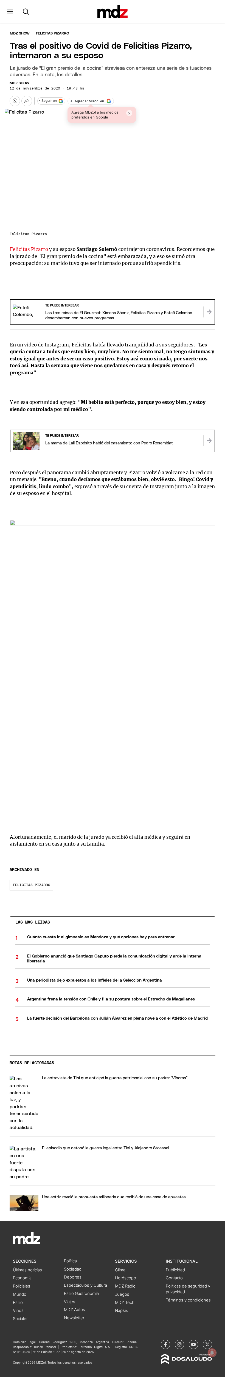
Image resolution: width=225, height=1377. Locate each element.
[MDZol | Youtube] (193, 1344)
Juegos (122, 1294)
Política (70, 1261)
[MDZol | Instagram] (179, 1344)
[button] (10, 11)
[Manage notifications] (212, 1352)
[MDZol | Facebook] (165, 1344)
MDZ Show (19, 83)
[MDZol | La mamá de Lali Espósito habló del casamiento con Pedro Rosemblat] (209, 440)
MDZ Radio (125, 1286)
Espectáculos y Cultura (85, 1285)
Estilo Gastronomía (81, 1293)
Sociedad (72, 1269)
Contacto (174, 1277)
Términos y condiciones (188, 1300)
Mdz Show (20, 33)
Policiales (21, 1286)
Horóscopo (125, 1277)
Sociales (21, 1318)
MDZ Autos (74, 1309)
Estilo (18, 1302)
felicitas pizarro (31, 885)
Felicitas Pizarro (29, 249)
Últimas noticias (27, 1270)
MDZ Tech (124, 1302)
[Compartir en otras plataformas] (26, 101)
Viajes (69, 1301)
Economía (22, 1277)
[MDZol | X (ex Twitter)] (207, 1344)
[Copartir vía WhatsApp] (15, 101)
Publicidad (175, 1270)
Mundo (19, 1294)
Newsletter (74, 1317)
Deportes (72, 1277)
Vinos (18, 1310)
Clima (120, 1270)
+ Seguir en (48, 101)
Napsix (121, 1310)
